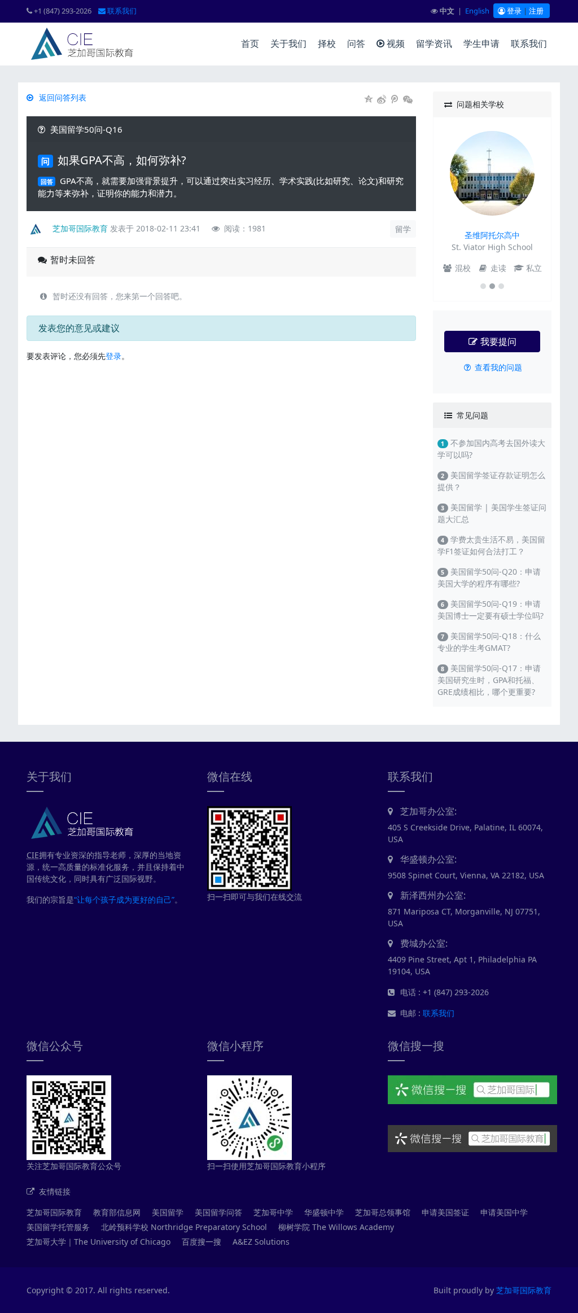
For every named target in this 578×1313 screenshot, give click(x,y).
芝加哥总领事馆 (382, 1212)
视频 (394, 43)
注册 (536, 11)
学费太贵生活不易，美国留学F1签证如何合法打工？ (491, 545)
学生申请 (481, 43)
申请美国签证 (445, 1212)
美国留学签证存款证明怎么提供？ (491, 481)
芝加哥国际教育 (54, 1212)
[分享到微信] (408, 99)
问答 (356, 43)
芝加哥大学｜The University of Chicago (98, 1241)
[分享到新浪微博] (382, 99)
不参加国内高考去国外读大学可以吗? (491, 448)
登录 (513, 11)
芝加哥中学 (273, 1212)
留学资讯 (434, 43)
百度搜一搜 (201, 1241)
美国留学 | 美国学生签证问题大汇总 (491, 513)
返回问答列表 (61, 97)
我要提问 (497, 341)
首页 (250, 43)
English (477, 11)
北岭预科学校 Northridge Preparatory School (184, 1227)
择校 (327, 43)
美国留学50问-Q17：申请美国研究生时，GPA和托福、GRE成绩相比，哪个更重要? (489, 680)
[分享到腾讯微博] (395, 99)
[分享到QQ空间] (369, 99)
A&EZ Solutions (261, 1241)
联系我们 (121, 11)
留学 (403, 229)
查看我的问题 (497, 367)
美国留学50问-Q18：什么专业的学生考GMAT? (489, 642)
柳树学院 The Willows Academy (336, 1227)
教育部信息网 (117, 1212)
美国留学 (167, 1212)
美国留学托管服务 (58, 1227)
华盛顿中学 (324, 1212)
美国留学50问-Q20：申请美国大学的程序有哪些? (489, 577)
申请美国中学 (504, 1212)
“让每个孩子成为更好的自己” (124, 899)
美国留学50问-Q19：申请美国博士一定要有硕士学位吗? (490, 609)
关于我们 (288, 43)
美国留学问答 (218, 1212)
